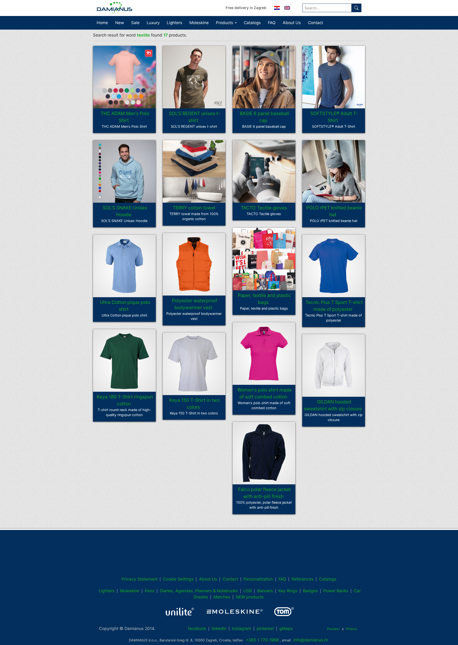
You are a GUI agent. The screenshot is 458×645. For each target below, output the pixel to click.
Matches (221, 596)
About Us (292, 22)
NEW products (250, 596)
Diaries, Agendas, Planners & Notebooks (199, 590)
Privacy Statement (139, 579)
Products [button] (225, 22)
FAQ (272, 22)
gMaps (286, 628)
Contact (315, 22)
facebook (197, 628)
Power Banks (335, 590)
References (302, 579)
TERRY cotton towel (194, 208)
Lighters (174, 22)
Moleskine (199, 22)
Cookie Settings (178, 579)
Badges (310, 590)
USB (247, 590)
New (119, 22)
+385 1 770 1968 (262, 639)
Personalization (258, 579)
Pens (149, 590)
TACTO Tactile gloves (264, 208)
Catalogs (252, 22)
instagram (241, 628)
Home (102, 22)
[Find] (356, 8)
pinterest (265, 628)
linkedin (219, 628)
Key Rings (287, 590)
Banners (265, 590)
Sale (135, 22)
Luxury (153, 22)
